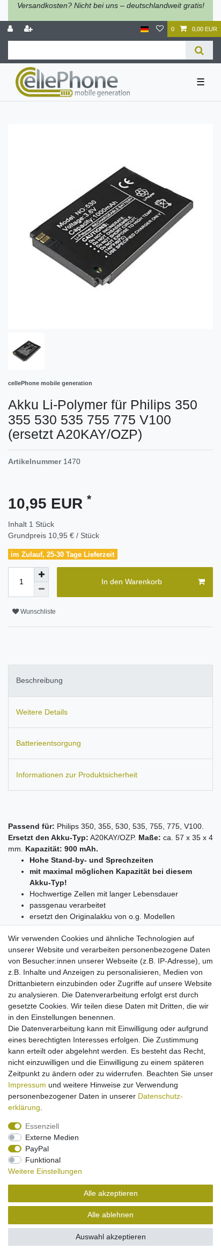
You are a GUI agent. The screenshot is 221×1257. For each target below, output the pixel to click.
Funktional (43, 1160)
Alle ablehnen (110, 1214)
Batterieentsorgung (48, 743)
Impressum (27, 1084)
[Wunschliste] (159, 29)
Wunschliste (37, 611)
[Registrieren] (29, 29)
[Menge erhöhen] (41, 574)
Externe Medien (52, 1137)
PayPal (37, 1148)
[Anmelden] (11, 29)
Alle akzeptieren (111, 1193)
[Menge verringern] (41, 589)
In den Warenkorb (131, 581)
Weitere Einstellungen (45, 1171)
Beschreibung (39, 680)
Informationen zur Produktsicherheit (76, 774)
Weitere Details (42, 712)
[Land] (144, 29)
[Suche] (199, 50)
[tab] (110, 680)
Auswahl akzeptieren (111, 1236)
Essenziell (42, 1126)
